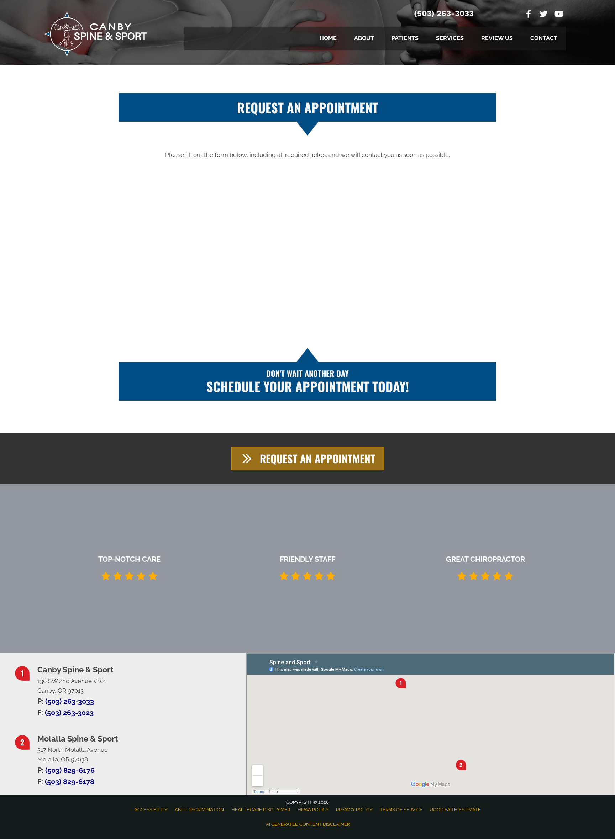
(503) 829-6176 (70, 770)
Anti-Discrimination (199, 809)
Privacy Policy (354, 809)
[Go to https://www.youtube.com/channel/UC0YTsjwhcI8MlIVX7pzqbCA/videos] (558, 15)
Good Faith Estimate (455, 809)
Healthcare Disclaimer (260, 809)
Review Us (497, 38)
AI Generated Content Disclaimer (308, 824)
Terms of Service (401, 809)
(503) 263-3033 (444, 13)
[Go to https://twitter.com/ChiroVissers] (543, 15)
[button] (307, 458)
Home (328, 38)
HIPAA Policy (313, 809)
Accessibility (150, 809)
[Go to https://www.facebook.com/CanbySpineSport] (528, 15)
